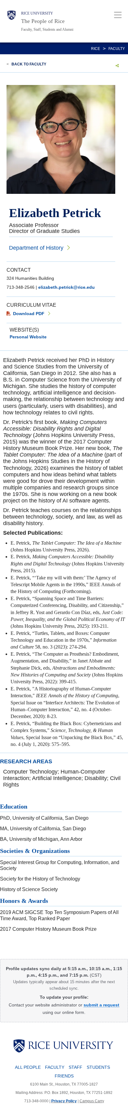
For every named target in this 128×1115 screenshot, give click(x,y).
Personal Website (28, 336)
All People (28, 1067)
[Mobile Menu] (118, 14)
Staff (75, 1067)
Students (98, 1067)
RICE (95, 49)
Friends (64, 1075)
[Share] (117, 65)
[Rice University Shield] (11, 21)
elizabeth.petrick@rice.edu (66, 287)
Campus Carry (92, 1101)
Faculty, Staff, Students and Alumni (47, 29)
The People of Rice (43, 21)
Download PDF (28, 313)
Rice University (37, 13)
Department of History (36, 248)
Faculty (116, 49)
